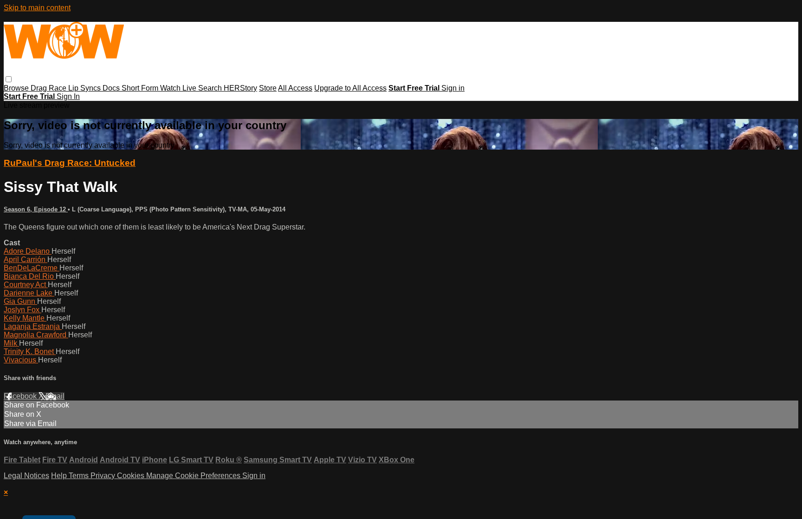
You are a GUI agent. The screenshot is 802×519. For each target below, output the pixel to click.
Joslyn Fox (22, 310)
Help (60, 476)
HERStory (240, 88)
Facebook (21, 396)
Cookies (131, 476)
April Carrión (25, 259)
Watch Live (179, 88)
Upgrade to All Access (350, 88)
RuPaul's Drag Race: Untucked (70, 163)
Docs (112, 88)
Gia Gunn (20, 301)
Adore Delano (28, 251)
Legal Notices (26, 476)
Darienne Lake (29, 293)
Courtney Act (26, 285)
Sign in (453, 88)
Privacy (104, 476)
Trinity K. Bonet (30, 351)
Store (268, 88)
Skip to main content (37, 8)
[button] (9, 79)
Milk (11, 343)
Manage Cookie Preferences (194, 476)
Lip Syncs (85, 88)
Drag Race (49, 88)
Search (211, 88)
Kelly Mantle (25, 318)
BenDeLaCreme (31, 268)
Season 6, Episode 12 (36, 209)
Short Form (141, 88)
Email (55, 396)
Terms (80, 476)
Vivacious (21, 360)
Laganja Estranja (33, 326)
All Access (295, 88)
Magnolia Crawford (36, 335)
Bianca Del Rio (30, 276)
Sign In (68, 96)
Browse (17, 88)
